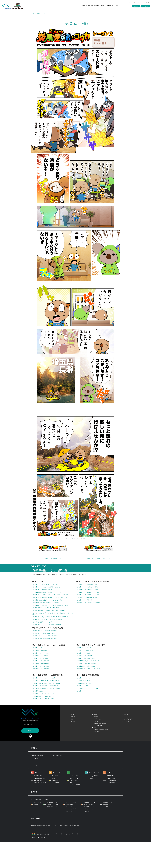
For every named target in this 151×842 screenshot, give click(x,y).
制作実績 (90, 5)
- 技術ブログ (96, 731)
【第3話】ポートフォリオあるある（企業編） (87, 589)
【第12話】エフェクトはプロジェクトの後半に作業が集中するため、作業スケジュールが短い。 (53, 613)
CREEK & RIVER (57, 755)
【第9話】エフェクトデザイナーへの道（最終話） (98, 559)
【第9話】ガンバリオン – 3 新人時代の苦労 (43, 699)
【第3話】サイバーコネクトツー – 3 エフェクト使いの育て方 (47, 683)
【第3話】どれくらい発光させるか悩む (42, 589)
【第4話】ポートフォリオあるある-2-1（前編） (88, 592)
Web (72, 772)
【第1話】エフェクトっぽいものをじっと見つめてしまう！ (47, 584)
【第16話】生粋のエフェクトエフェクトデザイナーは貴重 (46, 624)
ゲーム (55, 772)
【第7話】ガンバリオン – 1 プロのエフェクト (43, 693)
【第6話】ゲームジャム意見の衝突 (40, 661)
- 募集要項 (96, 718)
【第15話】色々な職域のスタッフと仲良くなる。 (44, 622)
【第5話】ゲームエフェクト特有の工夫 (86, 658)
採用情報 (109, 5)
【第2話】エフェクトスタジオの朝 (84, 650)
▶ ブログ (94, 727)
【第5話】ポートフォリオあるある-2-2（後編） (88, 595)
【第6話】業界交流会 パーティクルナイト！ (43, 691)
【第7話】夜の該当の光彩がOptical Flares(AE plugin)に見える (47, 600)
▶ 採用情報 (94, 714)
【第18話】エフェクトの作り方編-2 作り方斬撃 (44, 633)
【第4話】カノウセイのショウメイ (84, 686)
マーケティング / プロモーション (93, 776)
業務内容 (84, 5)
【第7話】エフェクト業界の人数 (53, 559)
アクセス (103, 5)
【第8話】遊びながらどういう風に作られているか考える (46, 602)
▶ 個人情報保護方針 (126, 720)
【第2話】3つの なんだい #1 (83, 680)
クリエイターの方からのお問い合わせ (65, 825)
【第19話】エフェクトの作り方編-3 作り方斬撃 (44, 636)
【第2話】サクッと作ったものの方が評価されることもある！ (47, 587)
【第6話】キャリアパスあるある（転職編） (87, 597)
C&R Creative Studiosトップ (38, 755)
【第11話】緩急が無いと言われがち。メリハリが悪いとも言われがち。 (50, 610)
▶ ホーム (72, 714)
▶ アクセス (72, 720)
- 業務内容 (96, 716)
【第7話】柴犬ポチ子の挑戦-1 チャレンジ (86, 663)
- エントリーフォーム (98, 725)
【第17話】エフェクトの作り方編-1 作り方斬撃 (44, 630)
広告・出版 (92, 772)
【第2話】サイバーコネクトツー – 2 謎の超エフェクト (45, 680)
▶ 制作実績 (72, 718)
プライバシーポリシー (70, 834)
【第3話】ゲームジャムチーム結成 (40, 653)
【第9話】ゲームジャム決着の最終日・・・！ (43, 668)
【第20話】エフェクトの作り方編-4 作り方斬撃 (44, 638)
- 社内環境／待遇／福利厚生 (100, 723)
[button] (109, 5)
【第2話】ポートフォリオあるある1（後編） (87, 587)
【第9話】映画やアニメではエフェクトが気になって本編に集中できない (50, 605)
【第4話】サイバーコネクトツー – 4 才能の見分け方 (45, 686)
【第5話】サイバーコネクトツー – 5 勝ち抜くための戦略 (46, 688)
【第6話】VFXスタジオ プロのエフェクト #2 (87, 691)
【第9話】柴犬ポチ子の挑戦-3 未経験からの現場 (88, 668)
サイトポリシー (56, 834)
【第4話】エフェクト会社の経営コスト (86, 655)
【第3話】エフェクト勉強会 (83, 653)
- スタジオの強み (97, 720)
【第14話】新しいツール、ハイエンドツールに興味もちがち (47, 619)
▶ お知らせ (124, 716)
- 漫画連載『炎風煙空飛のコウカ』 (101, 729)
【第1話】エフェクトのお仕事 (83, 648)
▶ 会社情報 (72, 721)
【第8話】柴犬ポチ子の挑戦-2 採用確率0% (86, 666)
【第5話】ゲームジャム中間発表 (40, 658)
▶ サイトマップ (125, 721)
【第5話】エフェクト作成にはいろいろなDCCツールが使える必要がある (50, 595)
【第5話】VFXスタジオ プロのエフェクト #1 (87, 688)
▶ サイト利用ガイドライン (128, 718)
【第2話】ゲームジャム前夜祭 (39, 650)
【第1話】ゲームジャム (38, 648)
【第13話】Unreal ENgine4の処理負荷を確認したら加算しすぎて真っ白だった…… (52, 617)
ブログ (116, 5)
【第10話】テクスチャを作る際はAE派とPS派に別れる (45, 608)
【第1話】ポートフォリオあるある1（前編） (87, 584)
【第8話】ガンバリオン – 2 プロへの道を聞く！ (44, 696)
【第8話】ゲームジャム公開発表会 (40, 666)
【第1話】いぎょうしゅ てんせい (84, 678)
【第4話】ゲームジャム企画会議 (40, 655)
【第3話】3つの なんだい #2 (83, 683)
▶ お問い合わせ (125, 714)
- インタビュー (97, 721)
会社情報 (96, 5)
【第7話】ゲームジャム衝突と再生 (40, 663)
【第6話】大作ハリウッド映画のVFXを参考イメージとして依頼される (49, 597)
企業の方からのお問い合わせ (39, 825)
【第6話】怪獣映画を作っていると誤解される (87, 661)
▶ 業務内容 (72, 716)
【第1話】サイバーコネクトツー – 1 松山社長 (43, 678)
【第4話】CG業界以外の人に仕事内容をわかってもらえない (47, 592)
